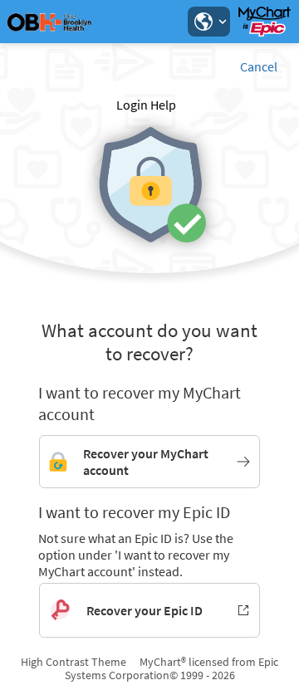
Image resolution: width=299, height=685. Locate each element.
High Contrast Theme (73, 661)
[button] (208, 22)
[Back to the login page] (57, 22)
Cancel (258, 66)
